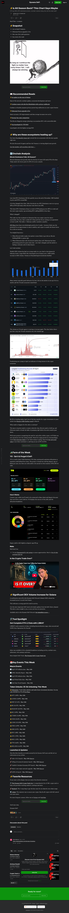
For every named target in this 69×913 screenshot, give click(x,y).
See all (12, 882)
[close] (47, 854)
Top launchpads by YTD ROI (20, 125)
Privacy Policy (44, 877)
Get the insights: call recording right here (22, 147)
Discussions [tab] (20, 851)
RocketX (14, 789)
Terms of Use (41, 875)
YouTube (43, 798)
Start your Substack (31, 906)
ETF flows (13, 225)
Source (32, 759)
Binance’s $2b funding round (25, 421)
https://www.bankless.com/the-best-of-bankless (24, 841)
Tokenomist (15, 690)
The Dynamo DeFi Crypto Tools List (35, 656)
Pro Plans (27, 692)
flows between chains (20, 440)
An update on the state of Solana (21, 97)
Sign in (65, 2)
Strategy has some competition (20, 118)
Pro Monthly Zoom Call (23, 138)
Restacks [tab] (19, 827)
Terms (37, 903)
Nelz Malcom (16, 839)
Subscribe (57, 2)
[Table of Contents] (1, 456)
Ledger (14, 792)
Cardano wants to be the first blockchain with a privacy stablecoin (31, 104)
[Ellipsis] (58, 839)
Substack (28, 910)
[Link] (8, 26)
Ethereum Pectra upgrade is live (21, 111)
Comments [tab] (13, 827)
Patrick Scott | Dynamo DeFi (19, 13)
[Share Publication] (52, 2)
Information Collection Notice (34, 877)
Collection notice (43, 903)
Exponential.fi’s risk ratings (25, 553)
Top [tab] (11, 851)
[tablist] (16, 827)
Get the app (41, 906)
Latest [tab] (15, 851)
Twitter (35, 798)
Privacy (33, 903)
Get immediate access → (42, 612)
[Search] (49, 2)
